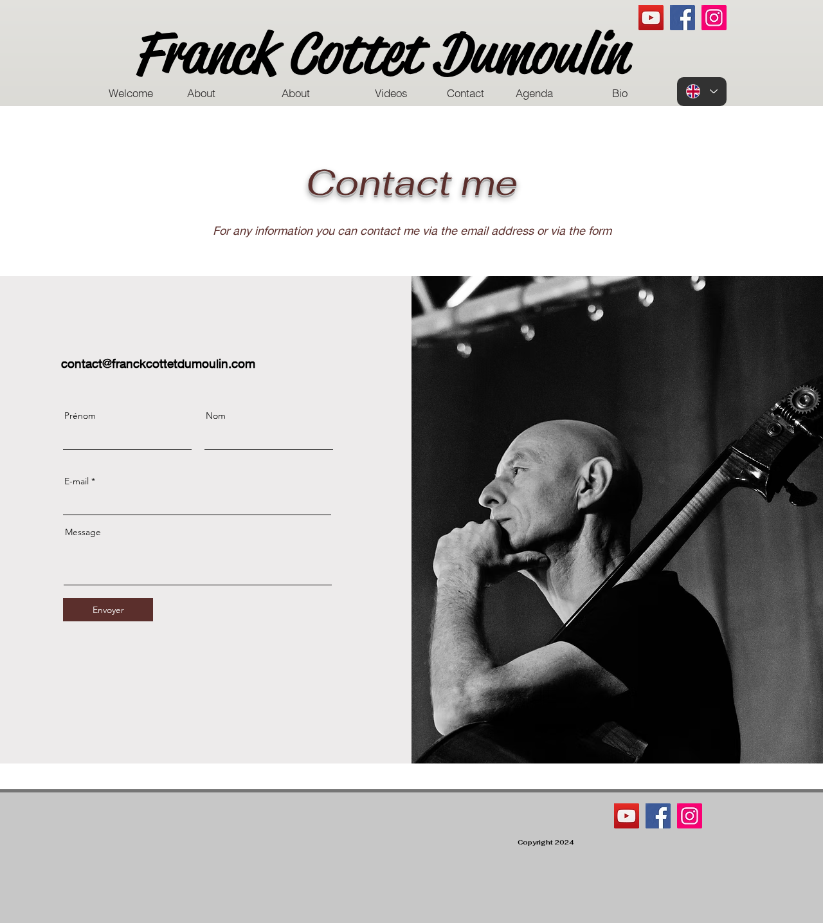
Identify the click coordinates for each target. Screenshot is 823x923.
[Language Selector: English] (702, 91)
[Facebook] (682, 17)
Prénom (80, 415)
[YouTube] (651, 17)
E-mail (76, 481)
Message (83, 531)
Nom (216, 415)
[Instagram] (714, 17)
